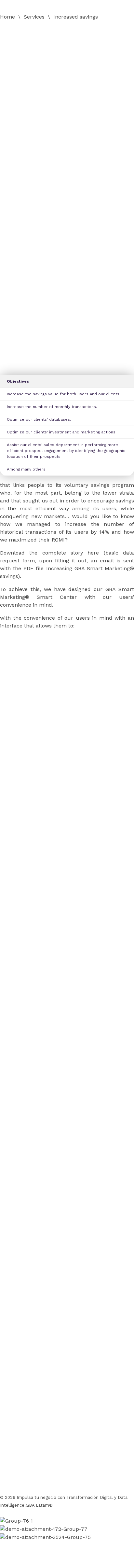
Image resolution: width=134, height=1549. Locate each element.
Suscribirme (24, 1472)
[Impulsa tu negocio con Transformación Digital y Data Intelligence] (49, 29)
